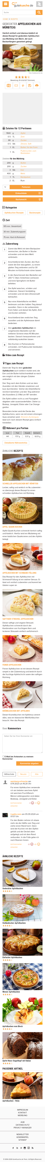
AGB (22, 1122)
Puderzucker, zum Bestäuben (28, 152)
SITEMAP (22, 1140)
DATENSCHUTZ (22, 1125)
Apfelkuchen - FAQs (11, 1101)
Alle (36, 774)
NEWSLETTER (22, 1134)
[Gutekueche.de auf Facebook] (13, 1148)
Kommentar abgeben (29, 763)
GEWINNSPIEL (22, 1137)
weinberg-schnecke (19, 781)
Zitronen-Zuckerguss (30, 417)
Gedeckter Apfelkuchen (12, 888)
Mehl (23, 173)
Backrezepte (34, 213)
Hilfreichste (9, 774)
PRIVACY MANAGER (23, 1128)
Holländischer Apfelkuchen (14, 923)
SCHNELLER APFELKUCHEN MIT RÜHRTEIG (20, 483)
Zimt (22, 137)
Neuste (23, 774)
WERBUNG (22, 1115)
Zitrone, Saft (26, 144)
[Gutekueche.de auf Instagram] (25, 1148)
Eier (22, 170)
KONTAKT (22, 1113)
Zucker (24, 140)
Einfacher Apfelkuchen (12, 957)
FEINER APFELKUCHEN (11, 665)
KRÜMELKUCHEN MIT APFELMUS (16, 711)
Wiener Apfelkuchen (11, 992)
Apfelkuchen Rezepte (14, 213)
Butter (23, 163)
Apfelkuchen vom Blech (12, 1026)
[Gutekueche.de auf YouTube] (17, 1148)
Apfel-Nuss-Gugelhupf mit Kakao (16, 1061)
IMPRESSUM (22, 1110)
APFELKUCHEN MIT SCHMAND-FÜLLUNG (19, 573)
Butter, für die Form (29, 147)
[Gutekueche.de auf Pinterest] (21, 1148)
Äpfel (23, 133)
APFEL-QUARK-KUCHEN (12, 527)
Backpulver (25, 177)
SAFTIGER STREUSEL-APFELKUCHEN (17, 619)
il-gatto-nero (15, 814)
